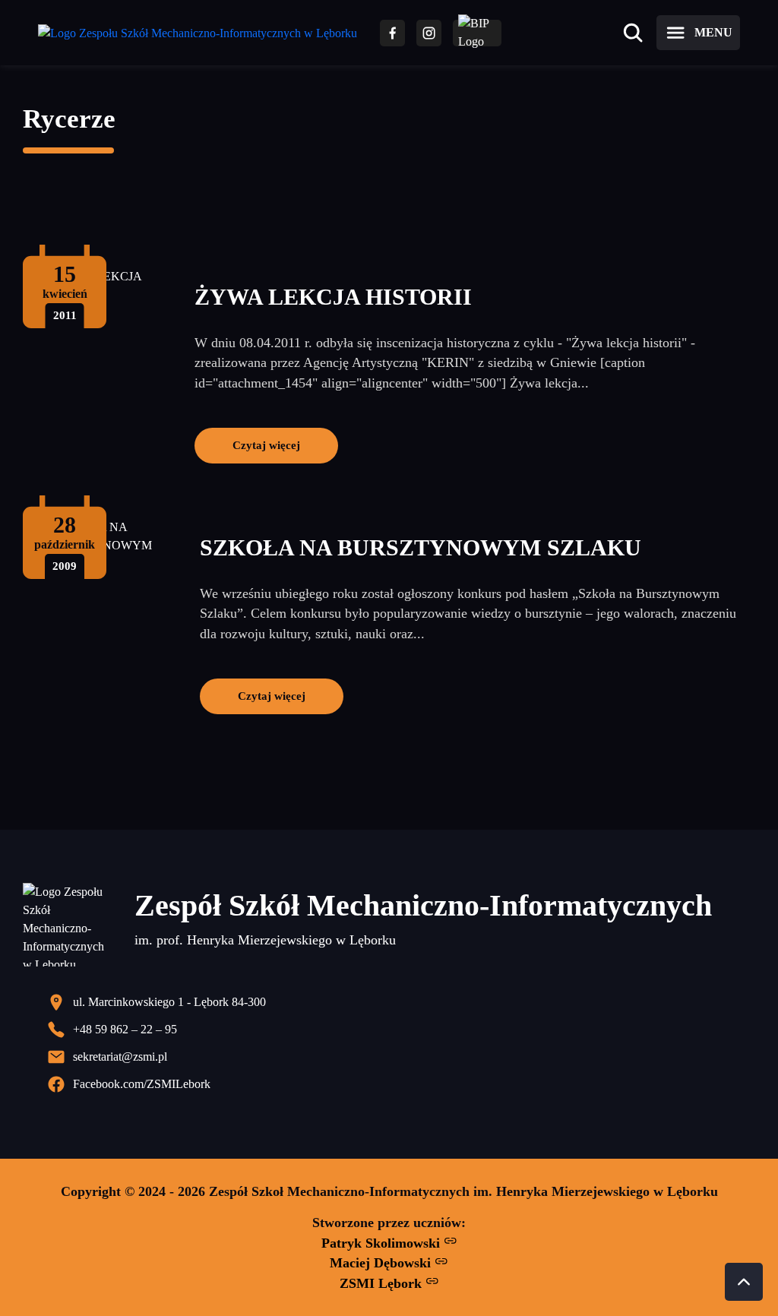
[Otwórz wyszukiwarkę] (633, 32)
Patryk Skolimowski (382, 1243)
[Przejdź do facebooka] (392, 33)
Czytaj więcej (266, 444)
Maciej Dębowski (382, 1262)
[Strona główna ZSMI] (197, 33)
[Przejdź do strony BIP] (477, 33)
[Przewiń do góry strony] (744, 1282)
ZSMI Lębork (382, 1283)
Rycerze (69, 119)
